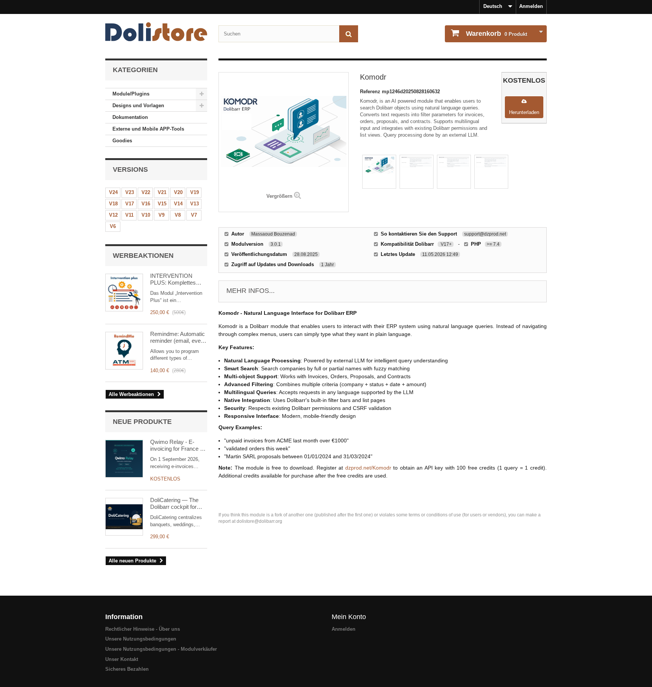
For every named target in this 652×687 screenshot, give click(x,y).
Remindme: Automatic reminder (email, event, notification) (178, 337)
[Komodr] (379, 171)
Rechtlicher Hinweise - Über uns (142, 629)
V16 (145, 203)
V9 (161, 215)
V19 (194, 192)
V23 (129, 192)
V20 (178, 192)
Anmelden (531, 6)
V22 (145, 192)
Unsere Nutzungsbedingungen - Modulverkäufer (161, 649)
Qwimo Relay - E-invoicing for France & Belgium (177, 445)
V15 (162, 203)
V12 (113, 215)
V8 (178, 215)
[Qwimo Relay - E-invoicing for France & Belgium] (124, 459)
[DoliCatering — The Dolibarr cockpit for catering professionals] (124, 517)
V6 (113, 226)
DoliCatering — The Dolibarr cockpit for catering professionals (177, 503)
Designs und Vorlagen (138, 105)
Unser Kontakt (121, 659)
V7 (194, 215)
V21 (162, 192)
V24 (113, 192)
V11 (129, 215)
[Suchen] (348, 33)
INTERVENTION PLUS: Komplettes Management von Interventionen (173, 279)
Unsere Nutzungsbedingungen (140, 639)
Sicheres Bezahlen (127, 669)
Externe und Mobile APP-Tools (148, 129)
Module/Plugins (130, 94)
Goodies (122, 140)
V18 (113, 203)
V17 (129, 203)
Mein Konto (349, 617)
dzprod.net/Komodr (368, 468)
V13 (194, 203)
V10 (145, 215)
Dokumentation (130, 117)
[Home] (156, 31)
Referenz (371, 91)
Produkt (496, 33)
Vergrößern (279, 196)
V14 (178, 203)
